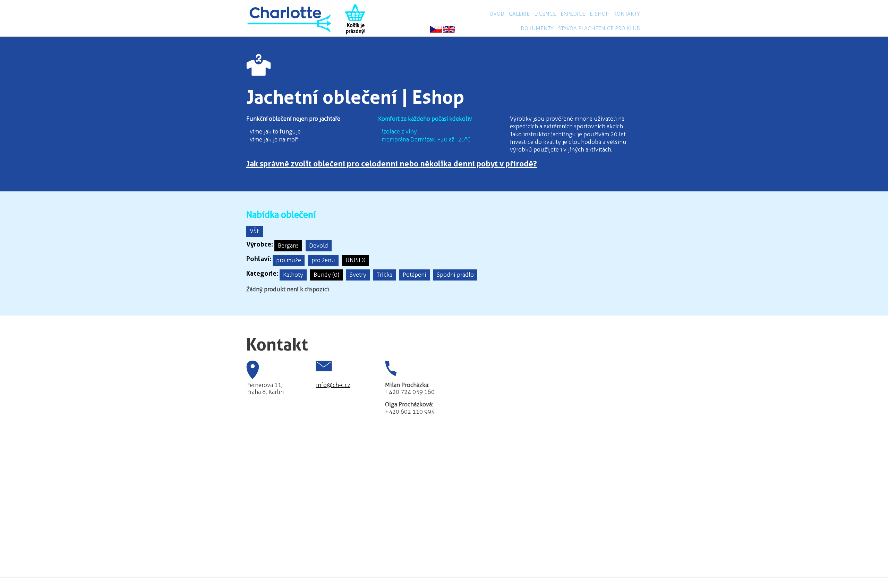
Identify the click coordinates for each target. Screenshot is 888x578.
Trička (384, 274)
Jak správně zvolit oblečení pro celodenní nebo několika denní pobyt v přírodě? (391, 163)
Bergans (288, 245)
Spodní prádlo (455, 274)
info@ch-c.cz (333, 384)
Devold (318, 245)
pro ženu (323, 260)
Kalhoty (293, 274)
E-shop (599, 13)
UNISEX (355, 260)
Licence (545, 13)
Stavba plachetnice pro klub (599, 28)
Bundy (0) (326, 274)
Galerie (519, 13)
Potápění (414, 274)
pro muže (288, 260)
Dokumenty (537, 28)
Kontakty (626, 13)
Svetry (358, 274)
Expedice (573, 13)
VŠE (255, 230)
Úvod (496, 13)
